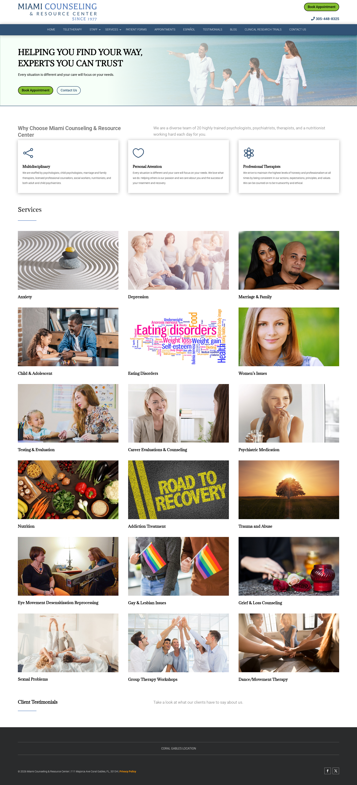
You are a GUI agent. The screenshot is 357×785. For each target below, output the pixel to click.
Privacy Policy (128, 771)
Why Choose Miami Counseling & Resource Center (69, 131)
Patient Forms (136, 29)
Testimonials (212, 29)
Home (51, 29)
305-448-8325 (327, 19)
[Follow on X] (335, 771)
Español (189, 29)
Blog (233, 29)
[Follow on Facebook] (327, 771)
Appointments (165, 29)
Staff (93, 29)
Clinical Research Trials (263, 29)
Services (111, 29)
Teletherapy (72, 29)
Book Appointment (321, 7)
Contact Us (297, 29)
